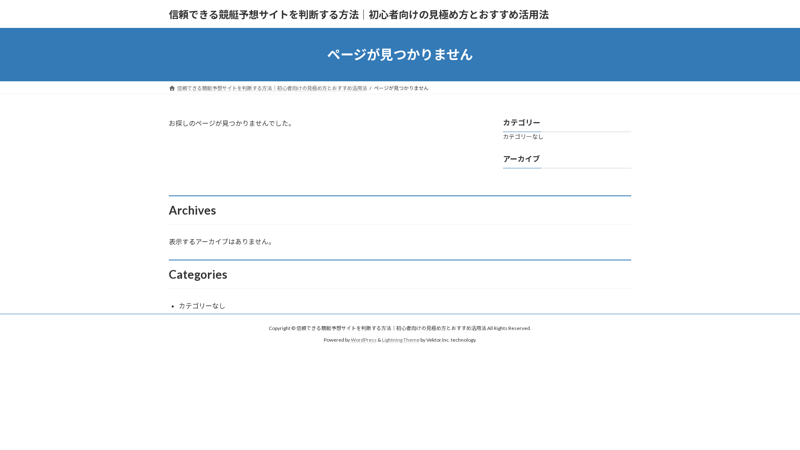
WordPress (364, 340)
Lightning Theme (401, 340)
